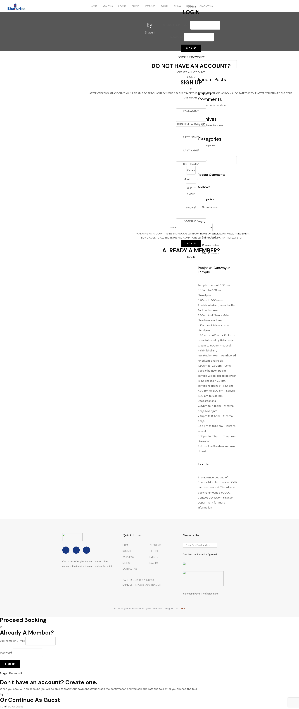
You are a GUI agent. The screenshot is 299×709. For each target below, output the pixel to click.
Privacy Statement (238, 233)
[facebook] (65, 550)
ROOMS (122, 6)
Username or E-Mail (175, 25)
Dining (177, 6)
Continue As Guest (11, 706)
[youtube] (86, 550)
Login (191, 256)
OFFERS (135, 6)
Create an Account (191, 72)
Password (175, 36)
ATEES (181, 608)
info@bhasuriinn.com (148, 584)
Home (94, 6)
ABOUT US (107, 6)
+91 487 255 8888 (144, 580)
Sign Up (4, 694)
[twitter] (76, 550)
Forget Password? (191, 57)
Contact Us (206, 6)
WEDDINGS (150, 6)
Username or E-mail (12, 640)
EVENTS (164, 6)
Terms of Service (210, 233)
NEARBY (190, 6)
